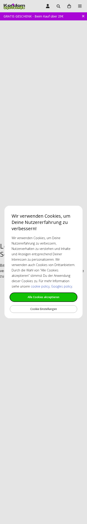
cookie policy (40, 286)
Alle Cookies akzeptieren (43, 297)
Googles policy (61, 286)
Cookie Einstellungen (43, 309)
